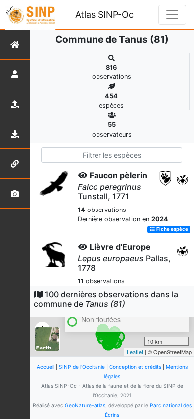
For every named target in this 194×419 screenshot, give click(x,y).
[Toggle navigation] (172, 15)
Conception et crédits (135, 367)
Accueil (45, 367)
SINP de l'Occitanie (82, 367)
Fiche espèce (171, 229)
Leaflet (135, 352)
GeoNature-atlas (85, 405)
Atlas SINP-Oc (104, 14)
